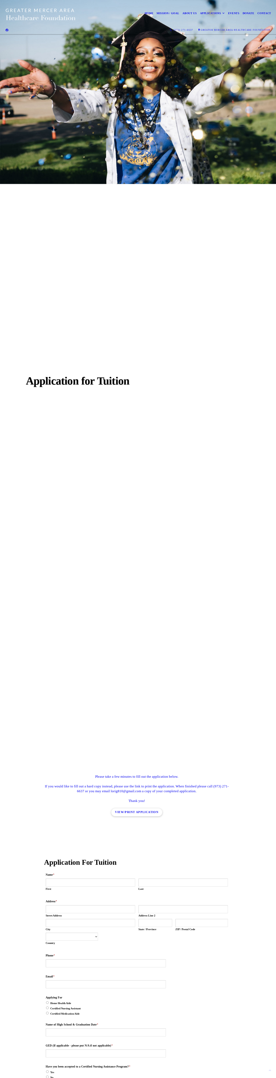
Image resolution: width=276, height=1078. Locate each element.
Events (233, 13)
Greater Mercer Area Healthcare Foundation (236, 30)
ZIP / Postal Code (185, 929)
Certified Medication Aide (65, 1013)
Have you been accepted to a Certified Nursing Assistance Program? (88, 1066)
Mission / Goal (168, 13)
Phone (50, 955)
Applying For (54, 997)
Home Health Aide (60, 1003)
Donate (248, 13)
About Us (189, 13)
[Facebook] (7, 30)
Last (140, 888)
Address (51, 901)
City (48, 929)
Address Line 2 (146, 915)
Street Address (54, 915)
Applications (210, 13)
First (48, 888)
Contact (264, 13)
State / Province (147, 929)
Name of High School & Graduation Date (72, 1024)
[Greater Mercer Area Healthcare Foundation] (40, 13)
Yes (52, 1072)
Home (149, 13)
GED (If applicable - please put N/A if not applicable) (79, 1045)
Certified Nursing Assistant (65, 1008)
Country (50, 943)
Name (50, 874)
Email (50, 976)
